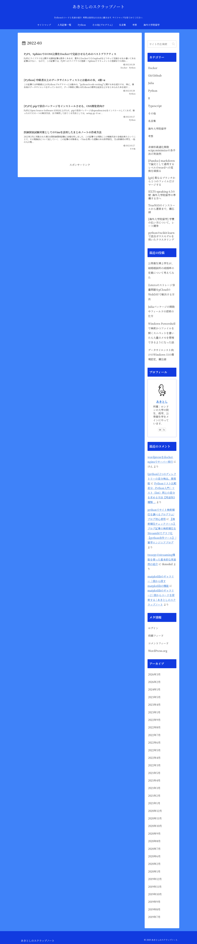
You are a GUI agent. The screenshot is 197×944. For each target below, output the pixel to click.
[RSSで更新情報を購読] (164, 429)
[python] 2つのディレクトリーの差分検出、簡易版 (162, 478)
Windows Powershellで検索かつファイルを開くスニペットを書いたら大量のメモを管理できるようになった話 (161, 333)
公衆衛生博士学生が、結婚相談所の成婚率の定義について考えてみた (161, 270)
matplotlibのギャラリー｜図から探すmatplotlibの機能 (161, 581)
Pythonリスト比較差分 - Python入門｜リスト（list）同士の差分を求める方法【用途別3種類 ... (162, 492)
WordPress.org (157, 651)
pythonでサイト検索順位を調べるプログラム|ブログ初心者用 (161, 514)
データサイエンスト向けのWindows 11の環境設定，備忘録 (161, 354)
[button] (173, 44)
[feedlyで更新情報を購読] (160, 429)
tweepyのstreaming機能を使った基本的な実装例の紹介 (162, 559)
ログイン (153, 628)
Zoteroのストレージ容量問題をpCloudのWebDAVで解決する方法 (161, 292)
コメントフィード (158, 643)
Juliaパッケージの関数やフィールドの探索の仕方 (161, 311)
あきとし (162, 402)
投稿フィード (156, 635)
